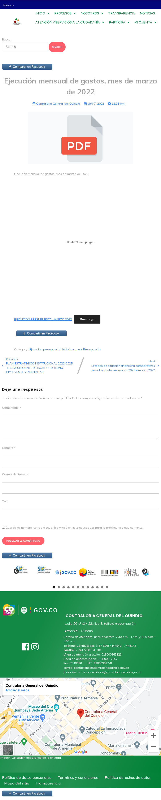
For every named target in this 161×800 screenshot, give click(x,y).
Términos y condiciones (78, 777)
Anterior (16, 571)
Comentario (11, 408)
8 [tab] (88, 587)
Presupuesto (92, 349)
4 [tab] (68, 587)
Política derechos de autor (128, 777)
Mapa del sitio (16, 783)
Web (5, 501)
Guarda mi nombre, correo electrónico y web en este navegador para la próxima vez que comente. (74, 527)
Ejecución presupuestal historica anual (56, 349)
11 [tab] (102, 587)
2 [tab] (59, 587)
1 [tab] (54, 587)
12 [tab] (107, 587)
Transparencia (48, 783)
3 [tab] (63, 587)
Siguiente (144, 571)
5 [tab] (73, 587)
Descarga (87, 319)
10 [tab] (98, 587)
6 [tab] (78, 587)
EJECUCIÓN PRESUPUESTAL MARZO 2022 (43, 319)
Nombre (9, 448)
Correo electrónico (16, 474)
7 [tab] (83, 587)
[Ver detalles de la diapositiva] (21, 572)
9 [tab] (92, 587)
